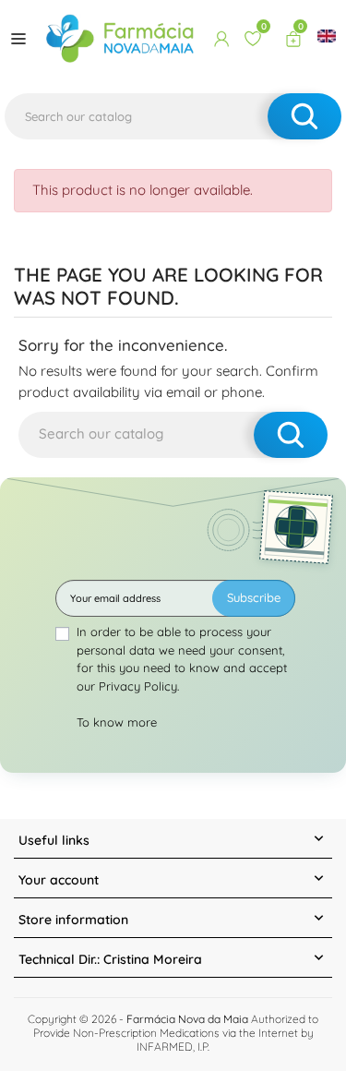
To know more (117, 722)
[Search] (304, 116)
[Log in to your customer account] (221, 38)
